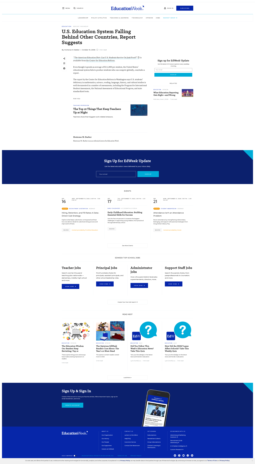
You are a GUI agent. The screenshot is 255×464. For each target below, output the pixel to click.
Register (66, 230)
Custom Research (176, 449)
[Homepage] (127, 8)
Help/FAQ (128, 438)
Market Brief (169, 18)
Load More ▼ (128, 377)
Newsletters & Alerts (153, 438)
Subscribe (184, 8)
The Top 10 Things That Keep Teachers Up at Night (97, 110)
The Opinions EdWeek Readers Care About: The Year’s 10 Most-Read (107, 348)
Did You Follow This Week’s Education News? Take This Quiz (142, 348)
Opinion (149, 18)
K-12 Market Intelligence (178, 446)
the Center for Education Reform (100, 60)
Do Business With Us (177, 431)
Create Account (72, 405)
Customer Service (130, 442)
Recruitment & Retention (78, 208)
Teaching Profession (81, 105)
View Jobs (70, 286)
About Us (105, 431)
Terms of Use (122, 455)
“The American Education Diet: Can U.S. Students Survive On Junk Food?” (105, 57)
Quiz (140, 343)
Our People (105, 442)
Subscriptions (151, 435)
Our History (105, 438)
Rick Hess (156, 99)
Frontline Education (91, 230)
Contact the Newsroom (132, 445)
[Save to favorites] (64, 63)
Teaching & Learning (119, 18)
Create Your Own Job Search (127, 302)
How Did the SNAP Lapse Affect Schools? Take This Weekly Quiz (177, 348)
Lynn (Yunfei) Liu (135, 360)
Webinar (92, 208)
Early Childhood (114, 208)
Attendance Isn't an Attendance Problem (168, 214)
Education (66, 26)
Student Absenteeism (168, 208)
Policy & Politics (99, 18)
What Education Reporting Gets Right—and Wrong (165, 93)
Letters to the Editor (131, 435)
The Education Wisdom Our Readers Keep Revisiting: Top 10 (73, 348)
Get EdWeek (151, 431)
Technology (137, 18)
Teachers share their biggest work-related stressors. (93, 117)
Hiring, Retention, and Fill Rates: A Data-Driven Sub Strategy (80, 214)
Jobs (158, 18)
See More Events (127, 245)
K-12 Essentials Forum (129, 208)
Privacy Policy (136, 455)
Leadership (83, 18)
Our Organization (107, 435)
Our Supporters (107, 445)
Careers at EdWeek (108, 449)
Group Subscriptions (154, 442)
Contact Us (129, 431)
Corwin (179, 230)
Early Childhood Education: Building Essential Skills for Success (125, 213)
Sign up (148, 174)
